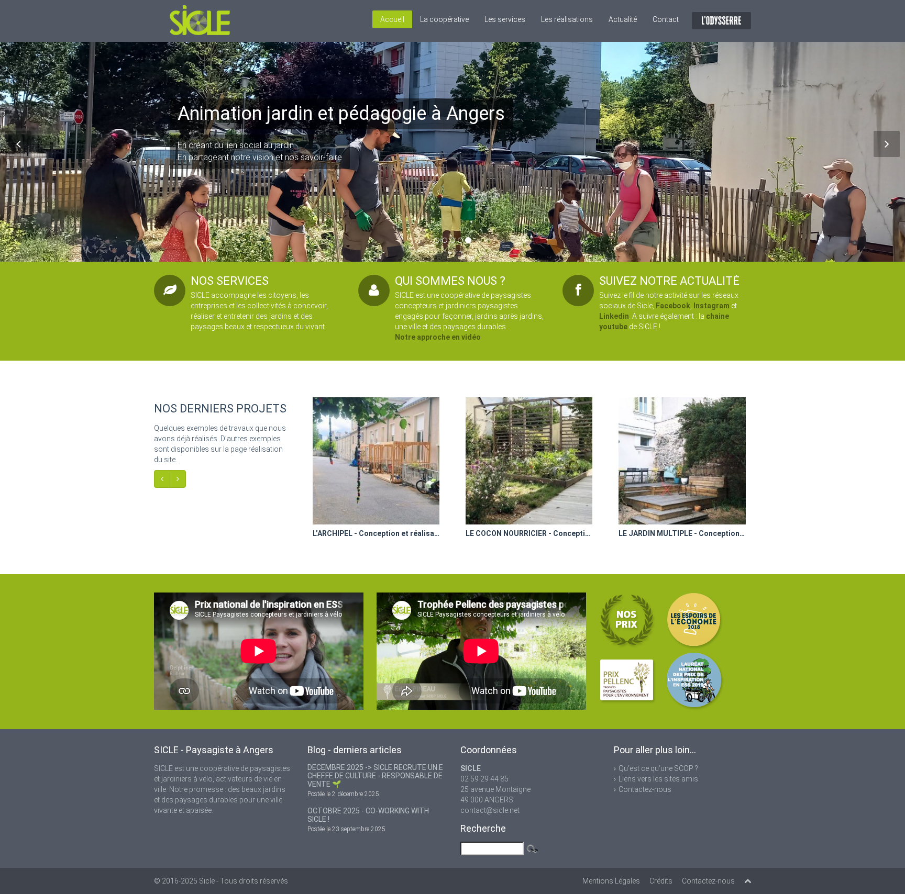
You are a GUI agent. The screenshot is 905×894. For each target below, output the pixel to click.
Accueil (392, 19)
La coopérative (444, 19)
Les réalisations (567, 19)
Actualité (623, 19)
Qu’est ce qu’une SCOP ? (658, 768)
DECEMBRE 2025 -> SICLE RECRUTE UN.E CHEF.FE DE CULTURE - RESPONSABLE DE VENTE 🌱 (375, 775)
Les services (504, 19)
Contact (666, 19)
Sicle (207, 881)
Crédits (660, 881)
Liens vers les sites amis (658, 779)
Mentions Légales (611, 881)
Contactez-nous (645, 789)
